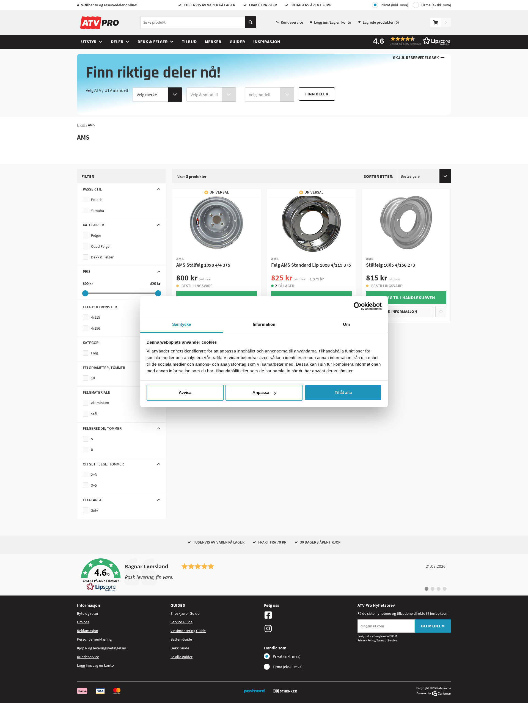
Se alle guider (181, 656)
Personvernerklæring (94, 639)
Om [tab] (346, 324)
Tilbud (189, 41)
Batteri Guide (181, 639)
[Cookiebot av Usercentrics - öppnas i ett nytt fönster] (358, 306)
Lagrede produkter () (381, 22)
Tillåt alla (343, 392)
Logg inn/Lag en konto (332, 22)
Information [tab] (264, 324)
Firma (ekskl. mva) (436, 4)
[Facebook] (309, 615)
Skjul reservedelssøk (416, 58)
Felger (96, 235)
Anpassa (260, 392)
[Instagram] (309, 628)
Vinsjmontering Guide (188, 630)
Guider (237, 41)
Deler (117, 41)
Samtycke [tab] (181, 324)
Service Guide (181, 621)
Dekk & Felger (153, 41)
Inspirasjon (266, 41)
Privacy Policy (366, 640)
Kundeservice (292, 22)
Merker (213, 41)
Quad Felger (101, 246)
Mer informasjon (400, 311)
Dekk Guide (179, 648)
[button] (410, 41)
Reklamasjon (87, 630)
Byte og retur (87, 613)
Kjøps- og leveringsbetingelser (101, 648)
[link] (264, 574)
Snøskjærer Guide (184, 613)
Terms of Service (386, 640)
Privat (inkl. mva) (394, 4)
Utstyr (89, 41)
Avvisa (185, 392)
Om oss (83, 621)
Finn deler (316, 94)
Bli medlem (433, 625)
